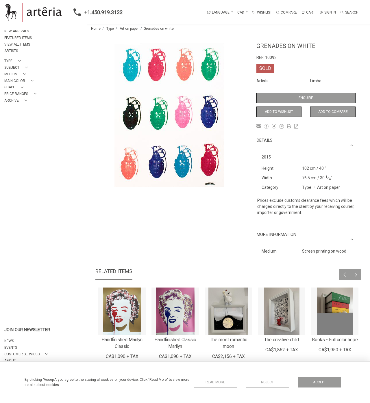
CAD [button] (241, 12)
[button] (13, 61)
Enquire (306, 98)
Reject (267, 382)
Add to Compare (333, 112)
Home (96, 29)
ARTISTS (11, 51)
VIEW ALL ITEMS (17, 44)
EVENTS (10, 348)
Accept (319, 382)
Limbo (315, 81)
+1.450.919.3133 (103, 12)
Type (110, 29)
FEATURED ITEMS (18, 38)
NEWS (9, 341)
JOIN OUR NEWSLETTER (27, 329)
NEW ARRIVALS (16, 31)
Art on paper (129, 29)
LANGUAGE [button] (220, 12)
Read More (215, 382)
